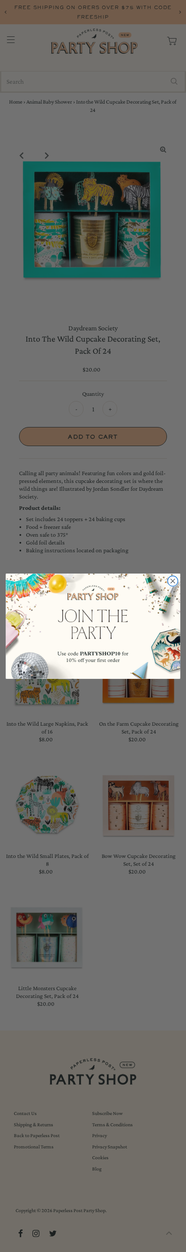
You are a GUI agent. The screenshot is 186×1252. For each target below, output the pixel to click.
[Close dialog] (173, 581)
